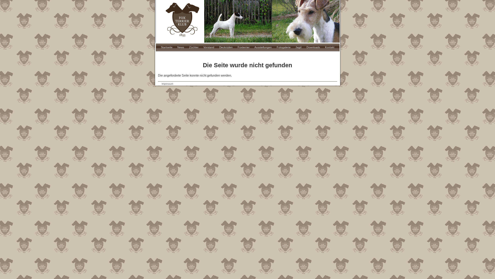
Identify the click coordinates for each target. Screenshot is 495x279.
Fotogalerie (284, 47)
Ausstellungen (263, 47)
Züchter (194, 47)
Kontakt (329, 47)
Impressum (167, 84)
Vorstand (208, 47)
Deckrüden (226, 47)
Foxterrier (244, 47)
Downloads (313, 47)
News (180, 47)
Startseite (166, 47)
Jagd (298, 47)
